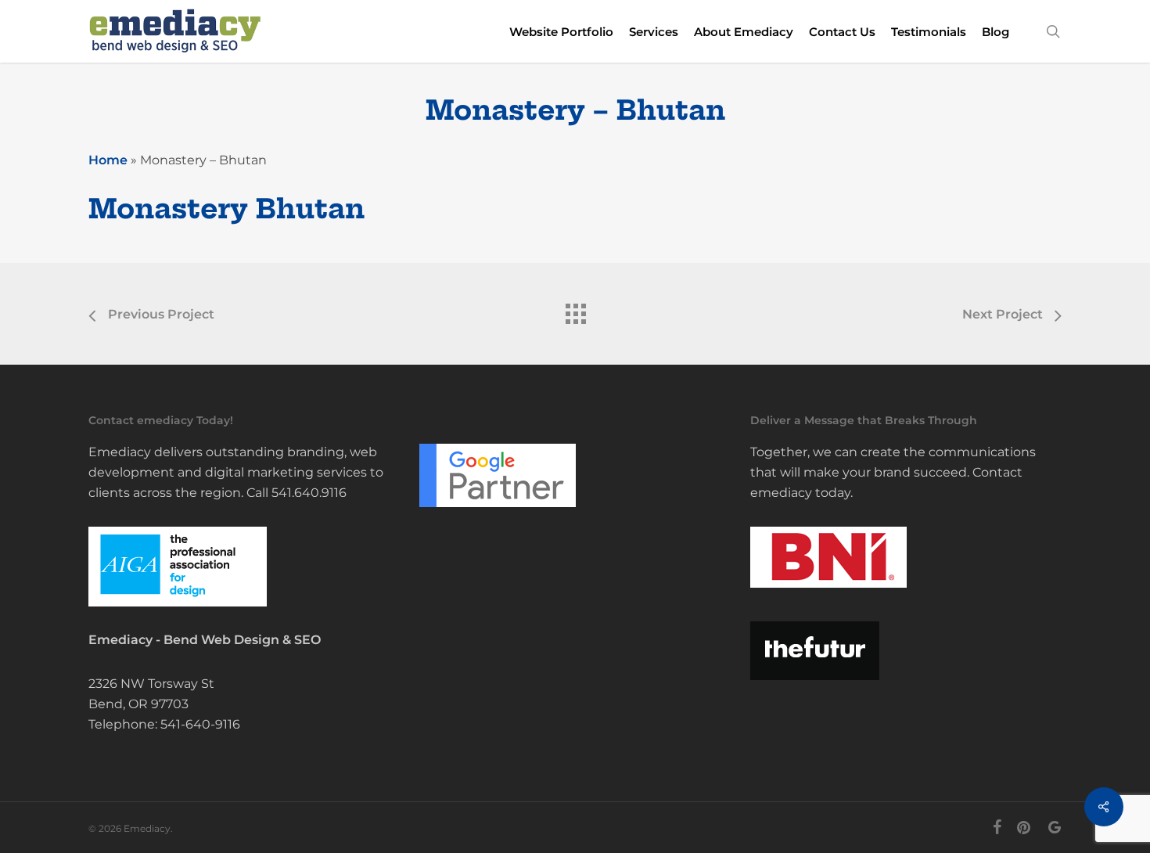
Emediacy (120, 639)
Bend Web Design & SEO (242, 639)
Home (108, 160)
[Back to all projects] (575, 310)
